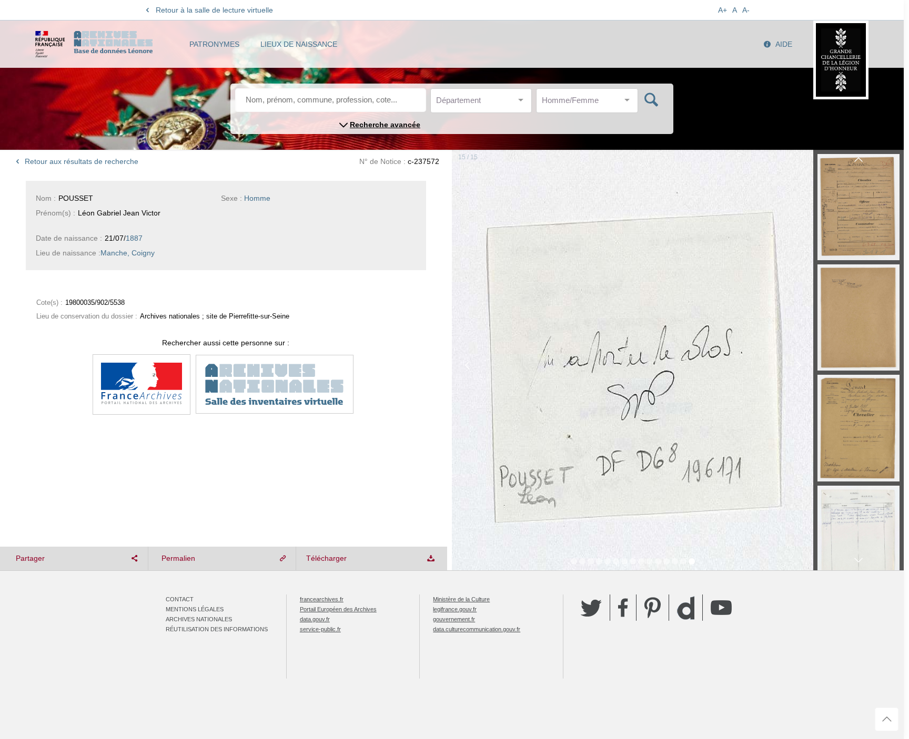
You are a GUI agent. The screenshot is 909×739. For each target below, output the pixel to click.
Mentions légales (195, 609)
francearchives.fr (322, 599)
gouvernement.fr (454, 619)
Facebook (623, 607)
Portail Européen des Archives (338, 609)
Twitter (591, 607)
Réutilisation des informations (217, 629)
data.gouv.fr (315, 619)
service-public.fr (320, 629)
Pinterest (652, 607)
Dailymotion (685, 607)
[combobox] (483, 103)
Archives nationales (199, 619)
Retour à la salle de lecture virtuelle (214, 10)
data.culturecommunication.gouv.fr (476, 629)
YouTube (721, 607)
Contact (180, 599)
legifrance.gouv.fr (455, 609)
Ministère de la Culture (461, 599)
